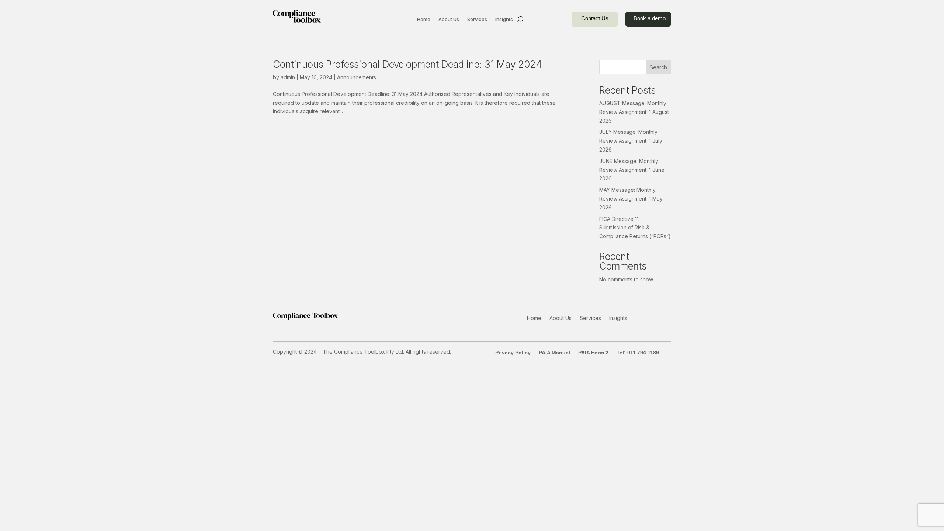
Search (658, 67)
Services (477, 19)
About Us (448, 19)
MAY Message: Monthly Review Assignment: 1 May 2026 (631, 199)
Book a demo (650, 18)
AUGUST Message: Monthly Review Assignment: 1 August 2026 (634, 112)
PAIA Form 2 (593, 352)
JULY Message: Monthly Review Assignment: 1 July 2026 (630, 141)
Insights (504, 19)
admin (288, 77)
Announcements (356, 77)
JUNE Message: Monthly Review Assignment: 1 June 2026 (631, 170)
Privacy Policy (513, 352)
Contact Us (594, 18)
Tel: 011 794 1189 (638, 352)
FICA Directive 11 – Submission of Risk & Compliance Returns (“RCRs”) (635, 228)
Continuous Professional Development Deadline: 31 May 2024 (407, 64)
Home (423, 19)
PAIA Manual (554, 352)
